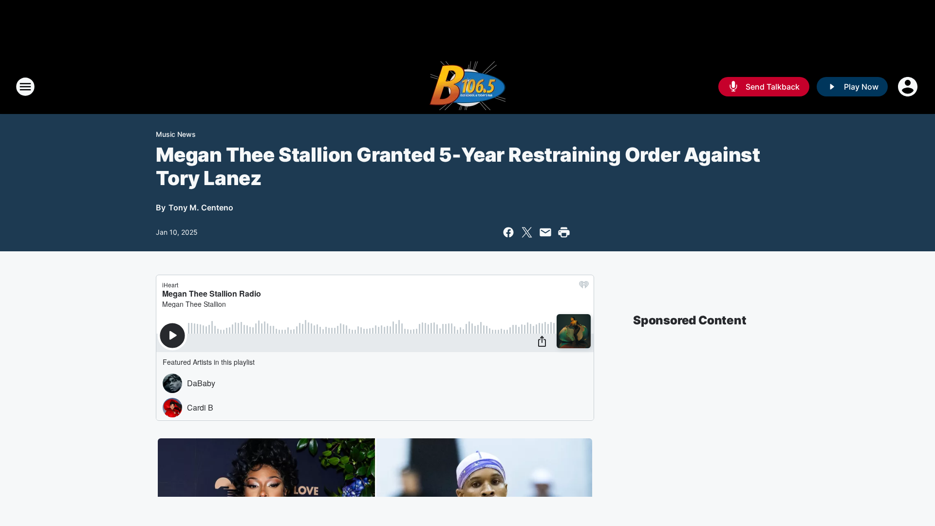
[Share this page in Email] (545, 232)
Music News (176, 134)
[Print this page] (564, 232)
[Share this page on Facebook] (508, 232)
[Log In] (908, 86)
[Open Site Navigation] (25, 86)
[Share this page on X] (527, 232)
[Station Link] (467, 86)
